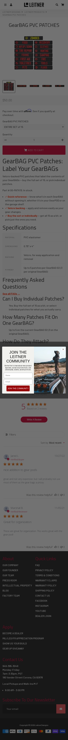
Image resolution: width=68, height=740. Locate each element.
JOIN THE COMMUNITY (18, 388)
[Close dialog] (63, 349)
